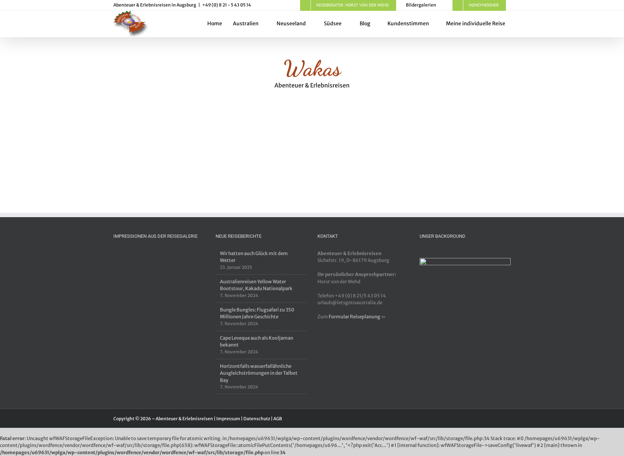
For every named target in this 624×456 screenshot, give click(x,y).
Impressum (228, 418)
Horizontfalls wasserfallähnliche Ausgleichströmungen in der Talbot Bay (259, 373)
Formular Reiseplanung (354, 317)
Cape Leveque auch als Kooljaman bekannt (256, 341)
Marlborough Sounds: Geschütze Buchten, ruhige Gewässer (179, 156)
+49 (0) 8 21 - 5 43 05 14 (226, 5)
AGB (277, 418)
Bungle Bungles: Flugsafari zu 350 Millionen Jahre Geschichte (257, 313)
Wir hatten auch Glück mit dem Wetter (254, 257)
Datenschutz (256, 418)
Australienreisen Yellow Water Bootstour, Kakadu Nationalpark (256, 285)
